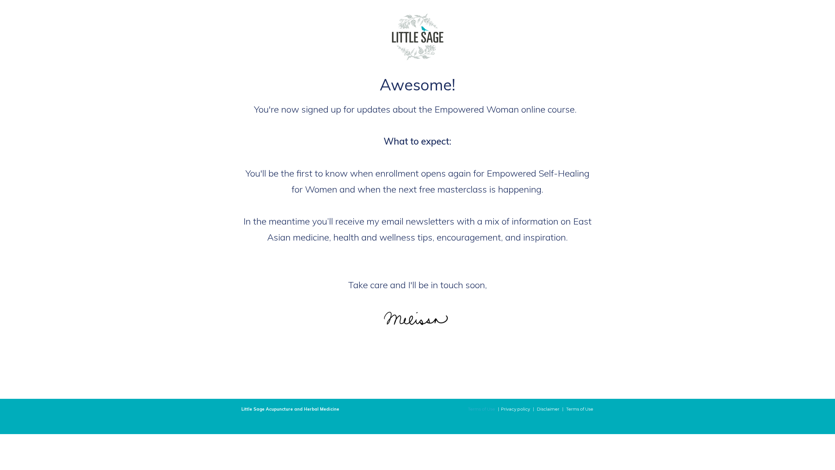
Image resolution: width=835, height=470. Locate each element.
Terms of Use (481, 409)
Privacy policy (515, 409)
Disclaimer (548, 409)
